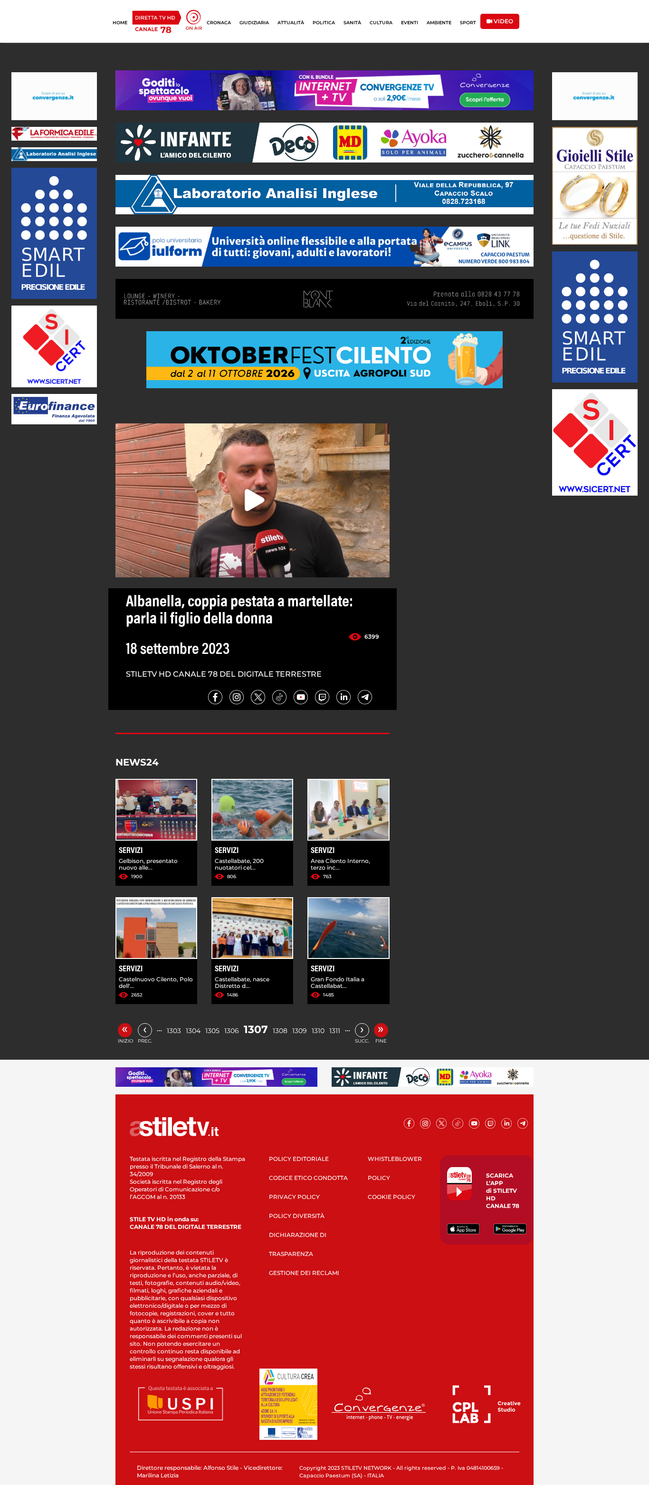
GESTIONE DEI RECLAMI (304, 1272)
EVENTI (409, 22)
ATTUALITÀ (290, 22)
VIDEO (502, 21)
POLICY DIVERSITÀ (296, 1215)
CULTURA (381, 22)
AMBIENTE (439, 22)
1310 (318, 1030)
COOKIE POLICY (391, 1196)
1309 (299, 1030)
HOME (120, 22)
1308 (280, 1030)
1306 (231, 1030)
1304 (193, 1030)
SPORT (468, 22)
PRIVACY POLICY (294, 1196)
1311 (334, 1030)
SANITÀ (352, 22)
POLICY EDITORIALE (299, 1158)
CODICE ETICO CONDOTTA (308, 1177)
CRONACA (219, 22)
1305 (212, 1030)
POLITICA (324, 22)
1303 (174, 1030)
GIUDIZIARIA (254, 22)
